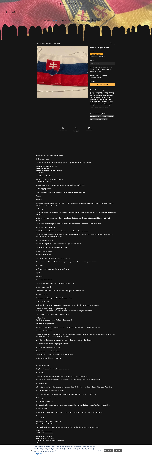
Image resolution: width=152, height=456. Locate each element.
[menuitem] (111, 43)
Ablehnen (118, 450)
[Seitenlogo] (13, 14)
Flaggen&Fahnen (46, 43)
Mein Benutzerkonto (63, 130)
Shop (38, 43)
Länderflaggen (56, 43)
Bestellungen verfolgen (76, 130)
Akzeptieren (108, 450)
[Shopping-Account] (92, 4)
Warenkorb (89, 130)
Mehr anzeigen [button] (94, 110)
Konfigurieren (38, 454)
